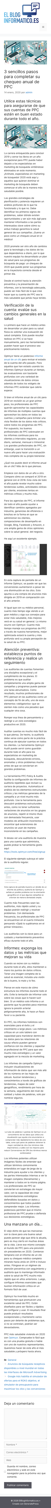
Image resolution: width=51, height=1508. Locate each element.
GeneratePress (31, 1503)
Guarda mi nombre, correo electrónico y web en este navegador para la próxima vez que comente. (26, 1471)
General (12, 1360)
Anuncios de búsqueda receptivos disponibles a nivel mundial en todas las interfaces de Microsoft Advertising (25, 1368)
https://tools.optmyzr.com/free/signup (24, 851)
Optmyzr (13, 1337)
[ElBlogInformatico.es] (22, 12)
